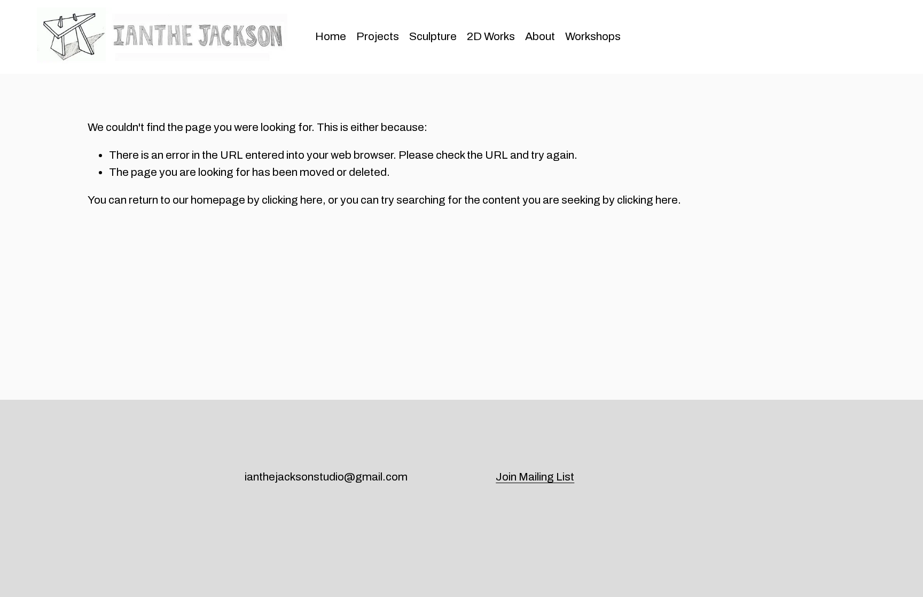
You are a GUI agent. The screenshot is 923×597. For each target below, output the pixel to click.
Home (330, 36)
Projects (377, 36)
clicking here (292, 200)
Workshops (593, 36)
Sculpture (433, 36)
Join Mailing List (535, 477)
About (540, 36)
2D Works (491, 36)
